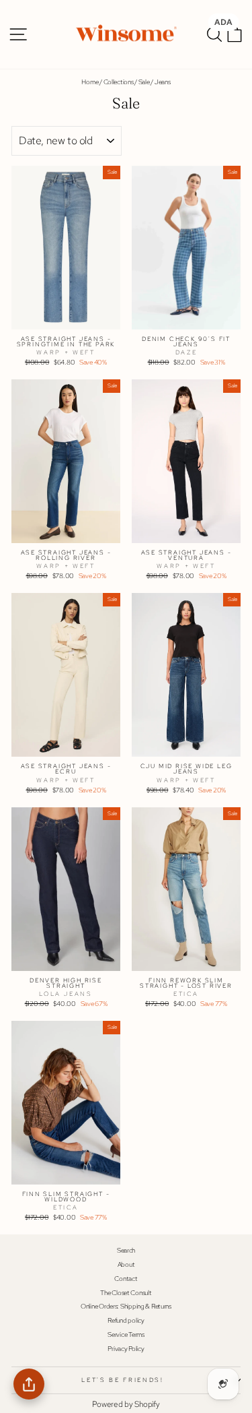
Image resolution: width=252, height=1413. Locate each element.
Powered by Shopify (125, 1404)
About (126, 1264)
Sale (144, 81)
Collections (118, 81)
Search (126, 1250)
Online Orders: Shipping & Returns (126, 1306)
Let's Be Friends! (122, 1380)
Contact (125, 1278)
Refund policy (126, 1320)
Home (89, 81)
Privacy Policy (126, 1348)
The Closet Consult (125, 1292)
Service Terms (126, 1334)
